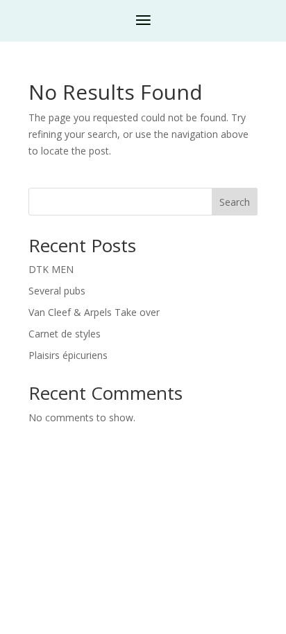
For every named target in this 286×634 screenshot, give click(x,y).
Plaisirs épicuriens (68, 355)
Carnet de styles (64, 333)
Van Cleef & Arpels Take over (94, 312)
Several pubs (56, 290)
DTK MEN (51, 269)
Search (234, 202)
